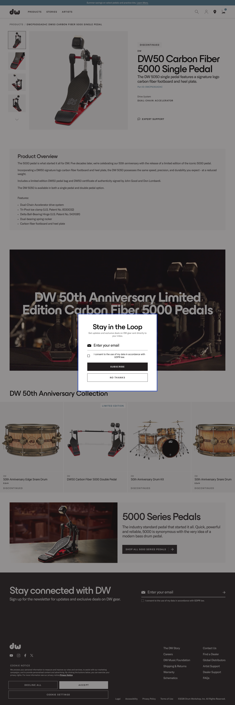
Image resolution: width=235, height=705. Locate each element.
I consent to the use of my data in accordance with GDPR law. (119, 356)
